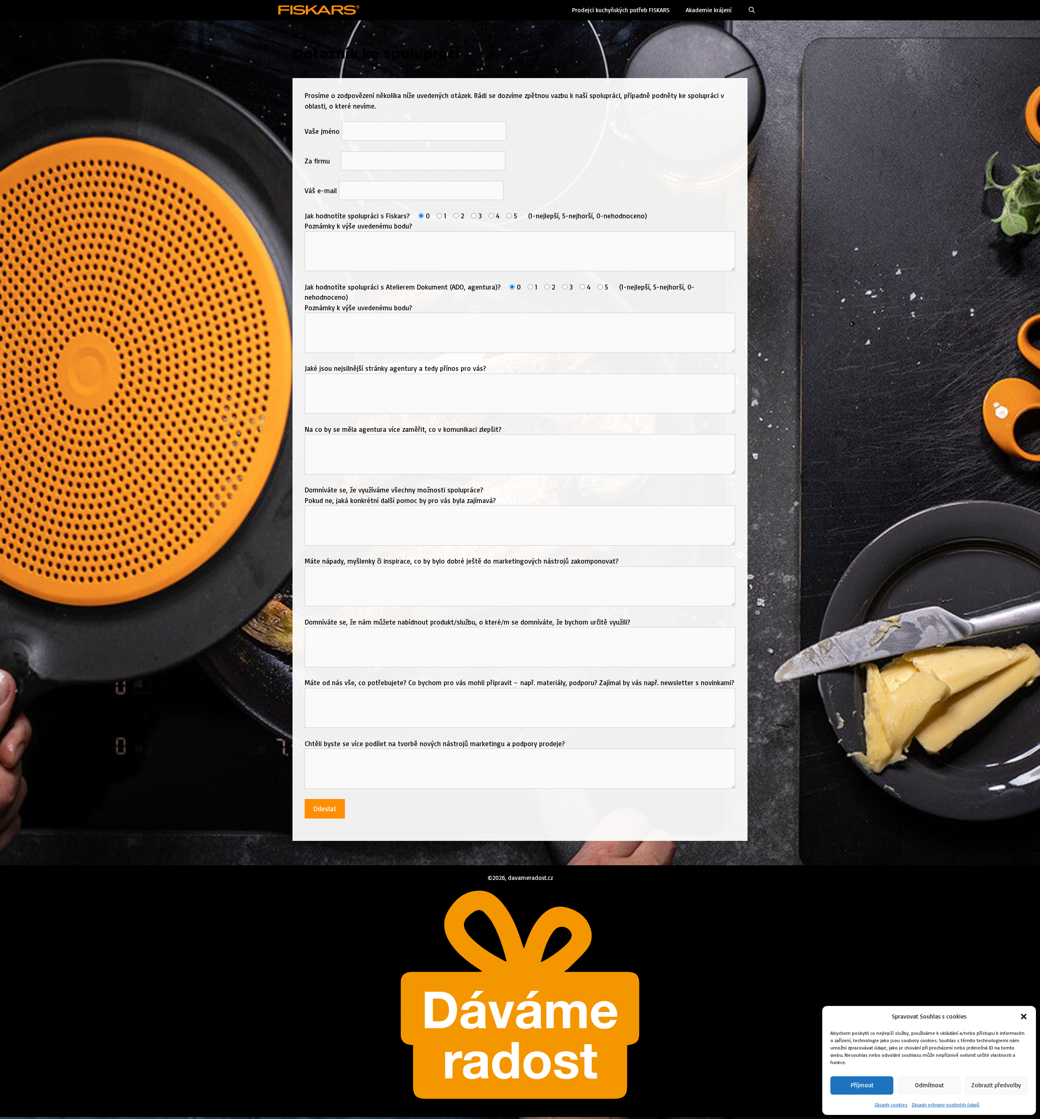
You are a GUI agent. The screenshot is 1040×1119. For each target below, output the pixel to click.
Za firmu (323, 161)
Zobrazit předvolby (996, 1085)
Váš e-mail (322, 190)
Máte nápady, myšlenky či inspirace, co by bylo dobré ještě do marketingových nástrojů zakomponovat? (461, 561)
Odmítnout (929, 1085)
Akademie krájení (709, 10)
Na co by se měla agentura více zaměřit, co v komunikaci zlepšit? (403, 429)
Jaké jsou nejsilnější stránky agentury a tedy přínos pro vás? (395, 368)
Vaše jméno (323, 131)
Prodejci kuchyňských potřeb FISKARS (621, 10)
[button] (1024, 1016)
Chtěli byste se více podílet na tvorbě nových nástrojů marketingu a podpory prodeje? (435, 743)
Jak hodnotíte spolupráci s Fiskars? (358, 215)
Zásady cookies (891, 1105)
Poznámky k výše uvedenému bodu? (358, 226)
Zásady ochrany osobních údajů (945, 1105)
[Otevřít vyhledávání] (752, 10)
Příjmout (862, 1085)
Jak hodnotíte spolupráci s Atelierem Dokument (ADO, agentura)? (404, 287)
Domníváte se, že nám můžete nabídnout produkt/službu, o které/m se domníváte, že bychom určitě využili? (467, 622)
